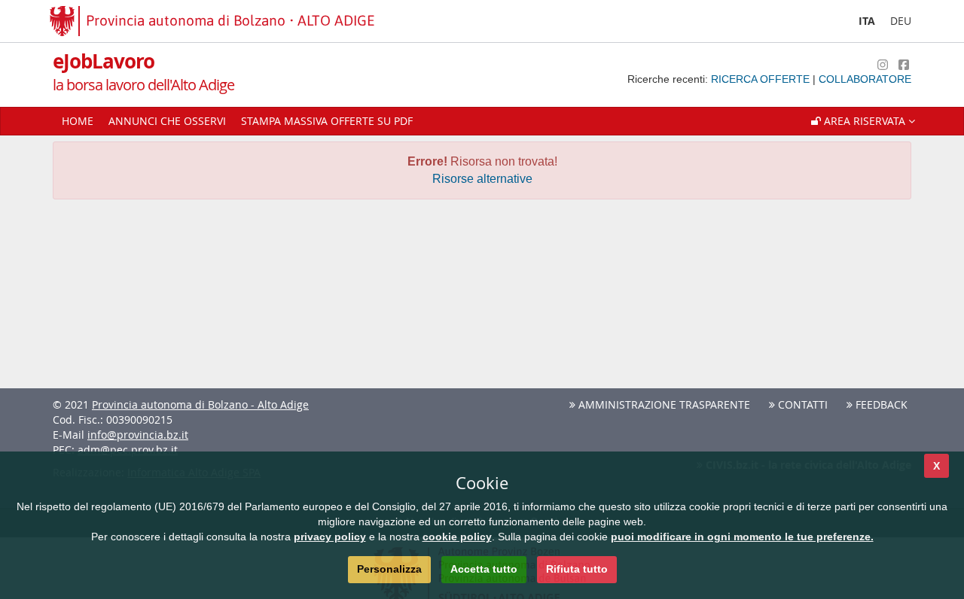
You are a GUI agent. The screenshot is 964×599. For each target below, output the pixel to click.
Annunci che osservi (167, 121)
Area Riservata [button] (864, 121)
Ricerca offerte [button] (762, 79)
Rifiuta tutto (577, 569)
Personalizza (389, 569)
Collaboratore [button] (865, 79)
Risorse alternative (482, 178)
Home (77, 121)
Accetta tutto (483, 569)
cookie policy (457, 537)
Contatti (801, 404)
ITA (867, 21)
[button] (863, 121)
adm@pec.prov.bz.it (128, 449)
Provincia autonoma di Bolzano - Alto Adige (200, 404)
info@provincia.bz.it (137, 434)
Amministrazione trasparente (662, 404)
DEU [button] (900, 21)
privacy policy (330, 537)
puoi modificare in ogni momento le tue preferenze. (742, 537)
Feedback (880, 404)
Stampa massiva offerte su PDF (327, 121)
